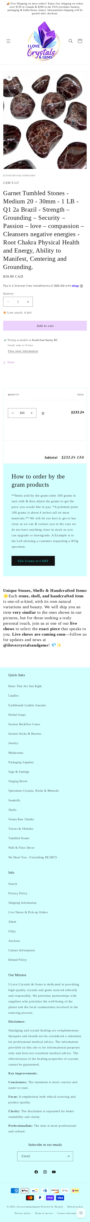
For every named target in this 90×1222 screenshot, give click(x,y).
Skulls (12, 809)
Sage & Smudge (18, 771)
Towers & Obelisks (20, 828)
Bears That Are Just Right (25, 686)
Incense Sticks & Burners (24, 733)
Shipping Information (22, 902)
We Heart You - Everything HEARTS (32, 857)
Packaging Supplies (21, 762)
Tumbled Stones (18, 838)
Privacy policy (23, 1213)
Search (12, 883)
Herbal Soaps (17, 714)
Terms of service (44, 1213)
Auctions (14, 940)
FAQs (11, 931)
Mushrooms (15, 752)
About (12, 921)
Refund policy (75, 1206)
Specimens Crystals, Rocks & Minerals (33, 790)
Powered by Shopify (52, 1206)
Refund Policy (17, 959)
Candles (13, 695)
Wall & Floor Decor (21, 847)
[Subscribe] (68, 1156)
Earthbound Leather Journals (27, 705)
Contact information (68, 1213)
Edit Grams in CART (33, 560)
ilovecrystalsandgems (28, 1206)
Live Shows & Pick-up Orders (28, 912)
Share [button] (11, 362)
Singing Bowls (17, 781)
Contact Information (21, 950)
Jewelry (13, 743)
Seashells (14, 800)
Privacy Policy (17, 893)
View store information (23, 351)
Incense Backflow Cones (24, 724)
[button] (8, 41)
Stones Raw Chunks (21, 819)
